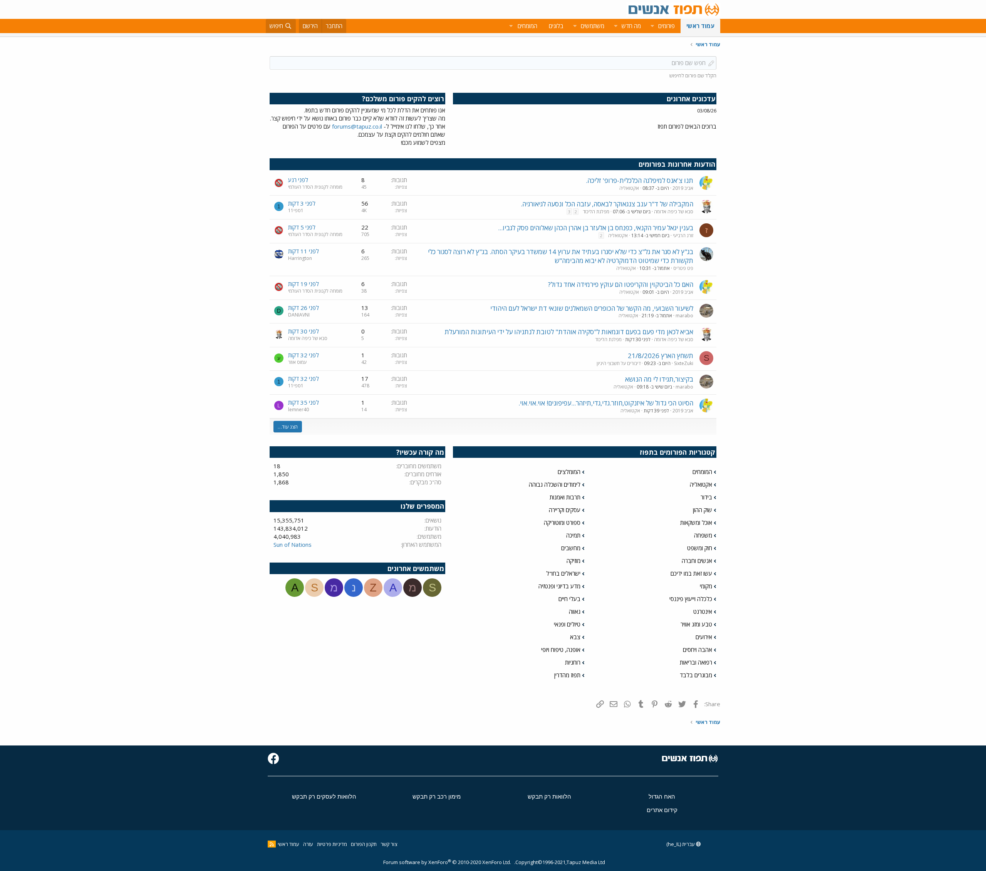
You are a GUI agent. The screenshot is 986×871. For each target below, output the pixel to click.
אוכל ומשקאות (696, 522)
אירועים (704, 637)
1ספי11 (296, 210)
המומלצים (569, 472)
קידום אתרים (662, 810)
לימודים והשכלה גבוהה (554, 484)
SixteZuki (683, 363)
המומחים (702, 472)
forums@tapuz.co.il (357, 126)
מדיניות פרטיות (332, 844)
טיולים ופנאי (567, 624)
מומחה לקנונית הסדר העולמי (315, 187)
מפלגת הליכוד (596, 211)
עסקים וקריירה (564, 510)
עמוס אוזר (297, 362)
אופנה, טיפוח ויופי (560, 649)
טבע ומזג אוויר (696, 624)
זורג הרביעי (683, 235)
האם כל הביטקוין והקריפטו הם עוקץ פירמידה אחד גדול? (620, 284)
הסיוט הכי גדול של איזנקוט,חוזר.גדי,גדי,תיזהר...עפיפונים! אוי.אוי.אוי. (605, 403)
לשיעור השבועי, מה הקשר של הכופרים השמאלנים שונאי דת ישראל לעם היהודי (591, 308)
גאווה (574, 611)
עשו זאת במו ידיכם (691, 573)
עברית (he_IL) (681, 844)
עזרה (308, 844)
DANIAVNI (299, 315)
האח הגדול (662, 796)
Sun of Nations (292, 544)
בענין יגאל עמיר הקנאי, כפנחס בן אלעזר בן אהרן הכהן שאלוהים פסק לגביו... (595, 227)
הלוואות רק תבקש (549, 796)
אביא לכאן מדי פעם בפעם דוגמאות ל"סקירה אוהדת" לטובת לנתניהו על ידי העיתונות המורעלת (568, 331)
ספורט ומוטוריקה (562, 522)
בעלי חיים (569, 599)
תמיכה (573, 535)
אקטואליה (629, 188)
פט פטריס (683, 268)
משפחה (703, 535)
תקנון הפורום (364, 844)
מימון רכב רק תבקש (437, 796)
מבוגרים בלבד (696, 675)
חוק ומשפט (699, 548)
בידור (706, 497)
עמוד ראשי (700, 26)
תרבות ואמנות (565, 497)
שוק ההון (702, 510)
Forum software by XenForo (447, 862)
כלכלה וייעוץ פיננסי (690, 599)
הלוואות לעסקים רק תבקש (324, 796)
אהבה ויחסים (697, 649)
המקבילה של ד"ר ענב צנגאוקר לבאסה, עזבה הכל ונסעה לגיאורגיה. (607, 203)
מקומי (706, 586)
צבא (575, 637)
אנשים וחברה (697, 560)
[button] (652, 26)
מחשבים (570, 548)
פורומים (666, 26)
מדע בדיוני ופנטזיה (559, 586)
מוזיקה (573, 560)
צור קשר (389, 844)
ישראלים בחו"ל (563, 573)
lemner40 (298, 409)
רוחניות (572, 662)
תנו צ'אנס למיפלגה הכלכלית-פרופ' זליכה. (639, 180)
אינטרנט (702, 611)
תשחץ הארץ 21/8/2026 (660, 355)
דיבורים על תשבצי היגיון (619, 363)
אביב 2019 (682, 188)
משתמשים (592, 26)
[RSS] (272, 844)
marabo (684, 315)
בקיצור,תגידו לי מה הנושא (659, 379)
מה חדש (631, 26)
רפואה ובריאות (696, 662)
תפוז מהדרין (567, 675)
